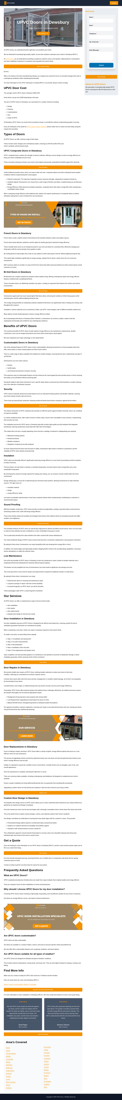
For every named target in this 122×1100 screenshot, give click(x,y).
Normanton (47, 1047)
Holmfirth (47, 1055)
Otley (45, 1078)
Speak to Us (43, 793)
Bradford (8, 1088)
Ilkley (45, 1087)
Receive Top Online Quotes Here (43, 989)
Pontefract (47, 1073)
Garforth (46, 1064)
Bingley (46, 1076)
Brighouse (9, 1068)
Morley (8, 1062)
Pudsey (8, 1076)
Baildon (46, 1070)
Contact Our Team (43, 523)
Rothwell (9, 1073)
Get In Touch (101, 77)
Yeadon (46, 1067)
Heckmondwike (18, 984)
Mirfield (26, 984)
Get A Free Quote (43, 1034)
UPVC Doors (10, 59)
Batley (6, 984)
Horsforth (47, 1053)
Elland (8, 1085)
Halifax (46, 1050)
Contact (114, 3)
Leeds (8, 1079)
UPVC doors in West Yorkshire (36, 126)
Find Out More (43, 167)
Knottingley (47, 1081)
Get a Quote (42, 33)
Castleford (47, 1058)
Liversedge (32, 984)
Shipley (46, 1061)
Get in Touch (43, 406)
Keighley (46, 1084)
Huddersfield (10, 1071)
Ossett (10, 984)
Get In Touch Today (43, 66)
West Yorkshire (11, 1082)
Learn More (43, 662)
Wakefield (9, 1065)
